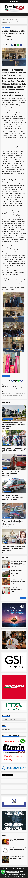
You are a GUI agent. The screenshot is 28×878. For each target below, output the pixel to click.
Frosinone (5, 517)
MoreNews (13, 876)
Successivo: (13, 394)
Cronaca (8, 27)
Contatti (22, 871)
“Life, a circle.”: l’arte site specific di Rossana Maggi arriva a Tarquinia (18, 848)
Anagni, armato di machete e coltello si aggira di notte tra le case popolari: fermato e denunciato (12, 523)
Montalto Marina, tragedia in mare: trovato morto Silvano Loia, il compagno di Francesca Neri (6, 590)
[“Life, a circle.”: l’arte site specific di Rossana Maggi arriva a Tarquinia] (5, 850)
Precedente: (13, 387)
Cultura (4, 835)
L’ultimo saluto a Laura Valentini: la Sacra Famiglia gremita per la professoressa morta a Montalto (13, 548)
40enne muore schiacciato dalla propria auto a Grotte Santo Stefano (13, 473)
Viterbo (4, 27)
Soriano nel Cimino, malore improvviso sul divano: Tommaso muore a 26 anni (6, 573)
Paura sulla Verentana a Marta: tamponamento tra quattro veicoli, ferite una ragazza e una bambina (13, 497)
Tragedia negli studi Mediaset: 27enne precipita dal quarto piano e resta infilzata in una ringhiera (13, 424)
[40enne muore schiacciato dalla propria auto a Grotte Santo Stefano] (14, 462)
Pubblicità (16, 871)
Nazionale (5, 418)
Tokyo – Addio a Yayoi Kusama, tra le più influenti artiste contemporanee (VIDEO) (18, 840)
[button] (2, 14)
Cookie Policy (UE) (8, 871)
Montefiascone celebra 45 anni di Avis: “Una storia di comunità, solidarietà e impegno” (14, 449)
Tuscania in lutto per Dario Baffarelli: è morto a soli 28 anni (6, 581)
